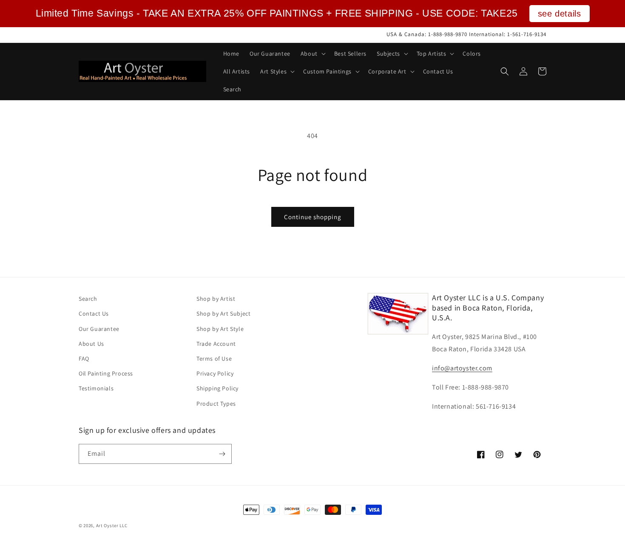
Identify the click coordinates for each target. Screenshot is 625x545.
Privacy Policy (214, 373)
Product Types (216, 403)
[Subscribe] (222, 454)
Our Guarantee (99, 329)
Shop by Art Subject (223, 313)
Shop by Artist (215, 298)
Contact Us (94, 313)
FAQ (84, 358)
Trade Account (216, 343)
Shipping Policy (217, 388)
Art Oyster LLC (112, 525)
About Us (91, 343)
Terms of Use (214, 358)
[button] (312, 53)
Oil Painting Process (106, 373)
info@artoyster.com (462, 368)
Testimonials (96, 388)
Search (88, 298)
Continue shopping (312, 217)
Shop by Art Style (220, 329)
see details (559, 13)
